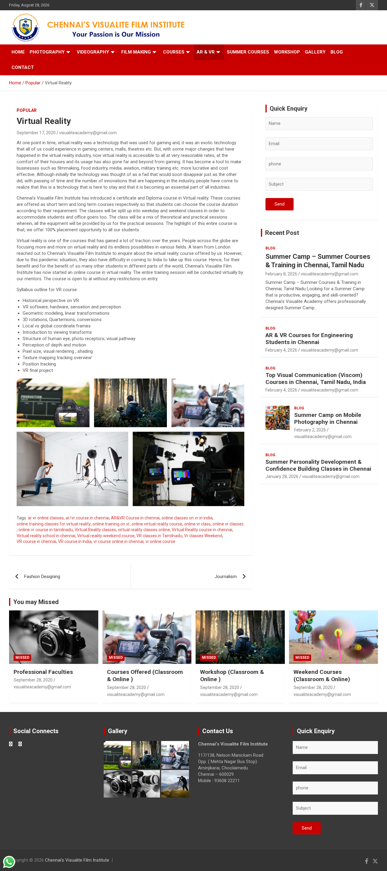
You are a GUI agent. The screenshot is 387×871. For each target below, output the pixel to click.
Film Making (136, 52)
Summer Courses (248, 52)
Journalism (226, 576)
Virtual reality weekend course (106, 535)
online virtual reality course (157, 524)
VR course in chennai (36, 541)
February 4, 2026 (281, 350)
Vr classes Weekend (203, 535)
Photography (47, 52)
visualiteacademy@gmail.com (88, 132)
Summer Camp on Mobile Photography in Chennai (327, 418)
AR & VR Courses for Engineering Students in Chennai (309, 339)
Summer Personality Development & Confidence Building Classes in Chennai (318, 465)
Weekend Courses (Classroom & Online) (322, 675)
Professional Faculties (43, 671)
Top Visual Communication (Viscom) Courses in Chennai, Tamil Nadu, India (315, 378)
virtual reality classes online (144, 529)
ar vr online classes (46, 517)
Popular (27, 110)
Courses (173, 52)
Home (18, 52)
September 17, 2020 (36, 132)
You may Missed (36, 602)
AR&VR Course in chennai (135, 517)
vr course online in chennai (118, 541)
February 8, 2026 (281, 273)
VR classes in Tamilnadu (159, 535)
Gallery (315, 52)
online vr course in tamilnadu (45, 529)
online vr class (197, 524)
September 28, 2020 (33, 680)
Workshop (287, 52)
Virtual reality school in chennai (46, 535)
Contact (22, 67)
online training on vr (111, 524)
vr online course (160, 541)
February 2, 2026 (310, 429)
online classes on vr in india (187, 517)
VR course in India (75, 541)
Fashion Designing (42, 576)
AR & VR (206, 52)
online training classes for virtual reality (54, 524)
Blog (336, 52)
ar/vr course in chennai (87, 517)
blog (270, 248)
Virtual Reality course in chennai (202, 529)
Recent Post (282, 232)
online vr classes (228, 524)
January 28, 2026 (281, 476)
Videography (93, 52)
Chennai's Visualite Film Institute (77, 860)
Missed (22, 657)
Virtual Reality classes (95, 529)
